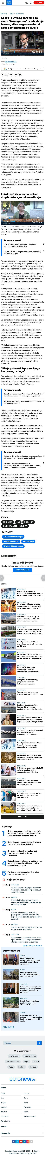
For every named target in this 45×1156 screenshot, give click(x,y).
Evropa (14, 897)
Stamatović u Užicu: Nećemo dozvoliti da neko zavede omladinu (26, 928)
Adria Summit (5, 1121)
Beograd (33, 1067)
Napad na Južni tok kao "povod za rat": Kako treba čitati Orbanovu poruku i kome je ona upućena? (23, 395)
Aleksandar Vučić (12, 1061)
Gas (18, 522)
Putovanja (27, 1107)
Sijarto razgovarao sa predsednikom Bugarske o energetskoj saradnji (22, 402)
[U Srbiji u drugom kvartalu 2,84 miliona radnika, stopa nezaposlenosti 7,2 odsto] (8, 770)
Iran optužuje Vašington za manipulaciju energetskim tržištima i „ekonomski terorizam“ (30, 989)
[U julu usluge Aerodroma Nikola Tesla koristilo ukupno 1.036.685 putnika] (8, 782)
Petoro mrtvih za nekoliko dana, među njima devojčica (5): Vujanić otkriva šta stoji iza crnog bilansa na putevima (26, 940)
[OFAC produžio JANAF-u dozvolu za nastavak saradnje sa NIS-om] (8, 643)
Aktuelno (15, 885)
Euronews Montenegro (13, 537)
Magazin (4, 1107)
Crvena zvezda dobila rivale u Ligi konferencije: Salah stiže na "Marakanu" (22, 853)
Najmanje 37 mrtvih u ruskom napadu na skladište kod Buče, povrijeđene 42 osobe (31, 1018)
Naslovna (4, 13)
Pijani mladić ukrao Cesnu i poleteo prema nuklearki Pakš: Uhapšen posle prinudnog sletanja (26, 902)
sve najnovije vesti (31, 946)
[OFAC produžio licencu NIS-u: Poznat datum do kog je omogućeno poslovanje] (8, 744)
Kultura (3, 1102)
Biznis (12, 13)
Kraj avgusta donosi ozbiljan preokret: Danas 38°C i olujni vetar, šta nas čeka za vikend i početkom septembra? (24, 833)
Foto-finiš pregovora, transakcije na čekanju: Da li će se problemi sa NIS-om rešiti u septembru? (30, 593)
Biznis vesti (20, 13)
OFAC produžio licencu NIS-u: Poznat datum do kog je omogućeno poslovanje (29, 745)
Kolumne (4, 1112)
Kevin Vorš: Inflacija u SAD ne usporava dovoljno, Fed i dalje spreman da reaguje (29, 757)
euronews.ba (11, 950)
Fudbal (36, 1061)
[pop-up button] (37, 52)
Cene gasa (7, 522)
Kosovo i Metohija (11, 541)
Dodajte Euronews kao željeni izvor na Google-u (24, 69)
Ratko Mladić (14, 1056)
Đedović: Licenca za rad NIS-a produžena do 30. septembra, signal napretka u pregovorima (30, 720)
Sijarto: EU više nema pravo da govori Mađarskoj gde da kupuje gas (22, 253)
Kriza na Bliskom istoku (13, 546)
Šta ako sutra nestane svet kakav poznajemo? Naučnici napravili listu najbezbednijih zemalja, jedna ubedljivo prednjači (26, 916)
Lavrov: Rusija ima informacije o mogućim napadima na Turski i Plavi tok (20, 245)
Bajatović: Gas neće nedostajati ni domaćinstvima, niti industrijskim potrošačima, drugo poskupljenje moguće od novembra (22, 465)
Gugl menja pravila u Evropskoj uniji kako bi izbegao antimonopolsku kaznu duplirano (30, 732)
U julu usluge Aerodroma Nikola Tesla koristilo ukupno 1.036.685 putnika (29, 783)
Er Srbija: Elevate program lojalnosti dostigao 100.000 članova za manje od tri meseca (28, 619)
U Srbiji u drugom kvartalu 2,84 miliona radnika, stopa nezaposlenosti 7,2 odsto (30, 770)
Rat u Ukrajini (28, 541)
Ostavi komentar (22, 570)
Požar (11, 1067)
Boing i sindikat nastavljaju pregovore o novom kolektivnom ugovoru (28, 682)
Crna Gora (4, 1116)
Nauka (13, 910)
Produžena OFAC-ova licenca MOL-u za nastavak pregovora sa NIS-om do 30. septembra (29, 656)
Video (26, 1112)
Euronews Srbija (30, 1056)
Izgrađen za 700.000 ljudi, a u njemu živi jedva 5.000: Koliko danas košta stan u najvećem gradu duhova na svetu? (29, 631)
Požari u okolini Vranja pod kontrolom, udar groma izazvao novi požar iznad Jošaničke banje (26, 890)
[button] (23, 43)
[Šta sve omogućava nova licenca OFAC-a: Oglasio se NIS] (8, 694)
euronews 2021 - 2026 (22, 1151)
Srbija (3, 1093)
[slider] (22, 48)
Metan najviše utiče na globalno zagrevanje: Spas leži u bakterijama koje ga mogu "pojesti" (23, 457)
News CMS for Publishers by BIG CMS (22, 1153)
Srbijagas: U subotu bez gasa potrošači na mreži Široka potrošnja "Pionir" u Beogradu (29, 808)
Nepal (26, 1061)
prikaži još (22, 817)
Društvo (14, 924)
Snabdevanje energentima (15, 526)
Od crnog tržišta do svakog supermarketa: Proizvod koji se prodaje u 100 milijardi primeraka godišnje (29, 606)
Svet (2, 1098)
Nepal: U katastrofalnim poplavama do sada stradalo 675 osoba (29, 1003)
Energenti (28, 522)
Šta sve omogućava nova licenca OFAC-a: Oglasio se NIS (30, 693)
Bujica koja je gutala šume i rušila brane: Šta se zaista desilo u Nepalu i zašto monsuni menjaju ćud (25, 863)
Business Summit (30, 1116)
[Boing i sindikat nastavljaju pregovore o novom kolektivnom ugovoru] (8, 681)
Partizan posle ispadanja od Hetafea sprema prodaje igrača (23, 873)
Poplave (21, 1067)
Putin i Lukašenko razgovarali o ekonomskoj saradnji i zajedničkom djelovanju (30, 961)
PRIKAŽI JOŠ (7, 1027)
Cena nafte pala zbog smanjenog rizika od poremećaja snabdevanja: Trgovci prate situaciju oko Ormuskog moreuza (28, 669)
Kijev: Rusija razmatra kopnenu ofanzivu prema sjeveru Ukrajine (30, 974)
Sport (26, 1102)
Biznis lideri (21, 602)
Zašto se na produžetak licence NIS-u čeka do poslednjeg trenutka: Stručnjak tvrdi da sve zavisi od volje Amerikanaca (30, 707)
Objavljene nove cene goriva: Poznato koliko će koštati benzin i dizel (29, 795)
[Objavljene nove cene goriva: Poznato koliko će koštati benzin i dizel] (8, 795)
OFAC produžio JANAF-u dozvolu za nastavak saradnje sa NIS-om (29, 644)
